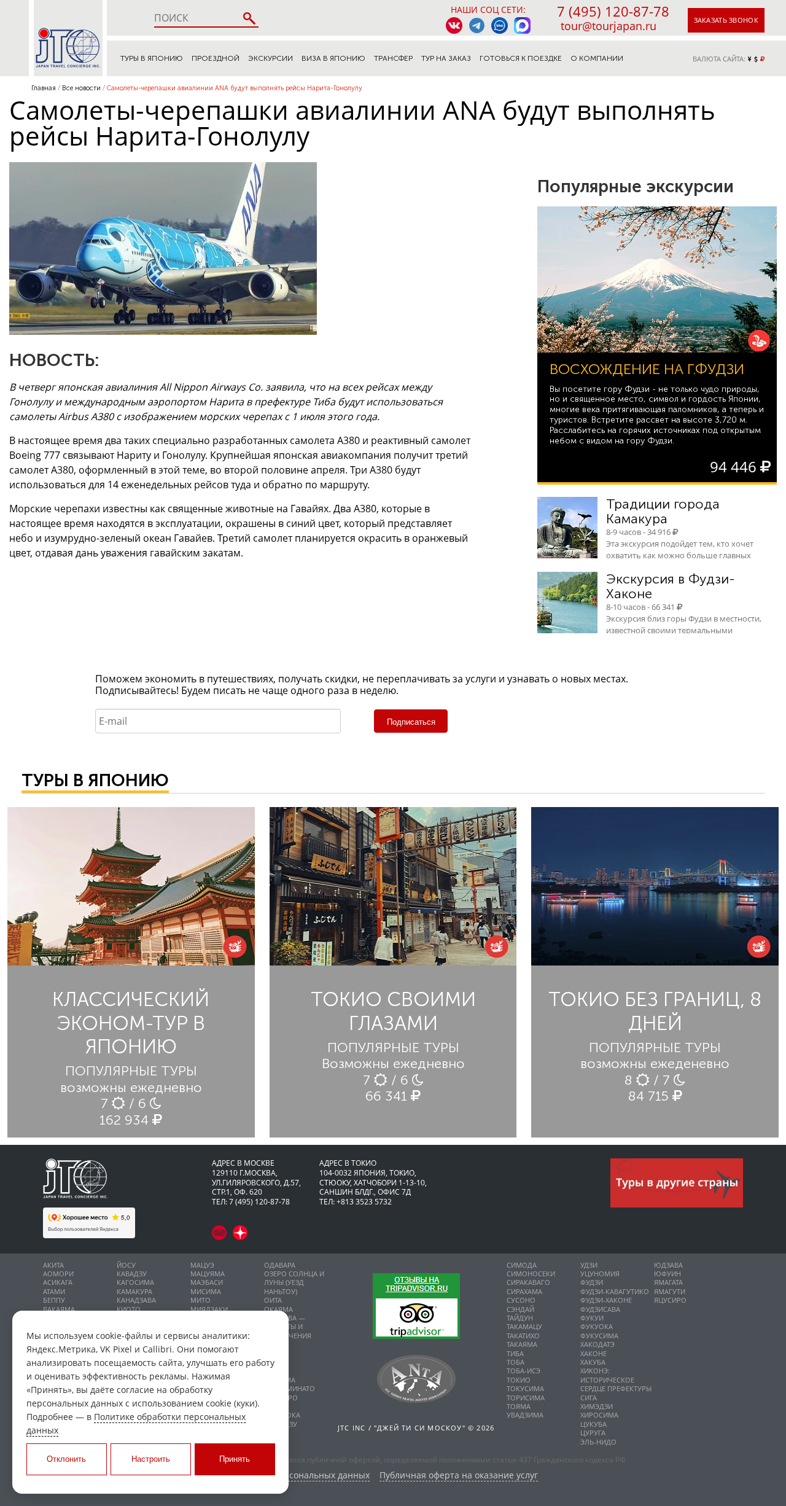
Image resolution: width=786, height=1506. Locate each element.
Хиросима (599, 1414)
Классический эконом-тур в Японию (130, 1023)
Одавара (279, 1265)
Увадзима (525, 1414)
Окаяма (278, 1309)
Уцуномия (600, 1273)
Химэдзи (596, 1406)
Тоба (515, 1362)
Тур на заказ (446, 58)
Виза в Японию (333, 58)
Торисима (526, 1397)
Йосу (126, 1265)
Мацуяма (207, 1273)
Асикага (57, 1282)
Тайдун (520, 1317)
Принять (234, 1459)
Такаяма (522, 1344)
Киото (129, 1309)
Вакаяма (59, 1309)
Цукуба (593, 1424)
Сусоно (521, 1300)
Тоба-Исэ (523, 1370)
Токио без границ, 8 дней (654, 1011)
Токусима (525, 1388)
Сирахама (524, 1291)
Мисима (205, 1291)
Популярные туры (131, 1071)
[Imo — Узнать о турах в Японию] (499, 25)
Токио (519, 1379)
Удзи (588, 1265)
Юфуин (667, 1273)
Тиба (515, 1353)
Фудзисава (600, 1309)
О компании (596, 58)
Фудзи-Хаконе (606, 1300)
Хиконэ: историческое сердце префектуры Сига (616, 1384)
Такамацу (524, 1326)
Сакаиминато (289, 1388)
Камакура (134, 1291)
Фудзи (591, 1282)
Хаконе (593, 1353)
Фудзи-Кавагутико (614, 1291)
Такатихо (523, 1335)
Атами (54, 1291)
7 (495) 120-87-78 (613, 11)
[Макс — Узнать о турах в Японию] (522, 25)
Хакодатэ (597, 1344)
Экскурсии (270, 58)
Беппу (54, 1300)
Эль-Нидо (598, 1441)
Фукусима (599, 1335)
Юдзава (668, 1265)
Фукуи (592, 1317)
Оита (273, 1300)
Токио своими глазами (393, 1011)
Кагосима (135, 1282)
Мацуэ (202, 1265)
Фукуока (596, 1326)
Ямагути (669, 1291)
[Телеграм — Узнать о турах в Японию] (477, 25)
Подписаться (411, 722)
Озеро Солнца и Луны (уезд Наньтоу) (294, 1282)
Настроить (150, 1459)
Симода (522, 1265)
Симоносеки (531, 1273)
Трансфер (393, 58)
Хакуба (592, 1362)
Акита (53, 1265)
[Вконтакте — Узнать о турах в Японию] (454, 25)
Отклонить (66, 1459)
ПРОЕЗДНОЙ (215, 58)
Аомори (58, 1273)
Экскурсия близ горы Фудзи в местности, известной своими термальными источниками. (683, 630)
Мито (200, 1300)
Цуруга (592, 1432)
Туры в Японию (151, 58)
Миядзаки (209, 1309)
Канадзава (136, 1300)
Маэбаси (206, 1282)
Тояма (519, 1406)
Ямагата (668, 1282)
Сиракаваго (528, 1282)
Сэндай (520, 1309)
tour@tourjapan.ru (608, 25)
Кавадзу (132, 1273)
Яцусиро (670, 1300)
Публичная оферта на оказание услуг (458, 1475)
